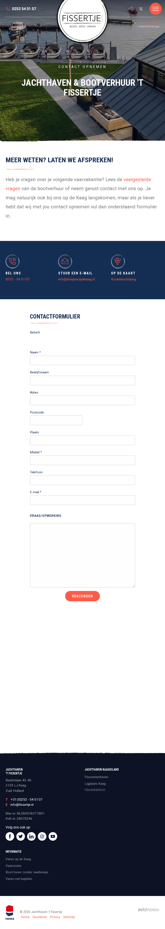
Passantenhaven (96, 777)
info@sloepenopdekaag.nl (76, 279)
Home (25, 917)
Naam (35, 352)
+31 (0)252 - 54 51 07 (27, 799)
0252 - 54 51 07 (18, 279)
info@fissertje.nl (22, 805)
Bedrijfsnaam (39, 372)
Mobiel (36, 452)
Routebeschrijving (123, 279)
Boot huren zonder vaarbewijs (27, 872)
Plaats (34, 432)
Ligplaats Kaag (95, 784)
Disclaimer (40, 917)
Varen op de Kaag (18, 859)
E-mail (35, 492)
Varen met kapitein (19, 879)
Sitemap (69, 917)
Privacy (55, 917)
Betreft (35, 332)
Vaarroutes (13, 866)
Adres (34, 392)
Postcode (37, 412)
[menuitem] (1, 16)
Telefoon (36, 472)
